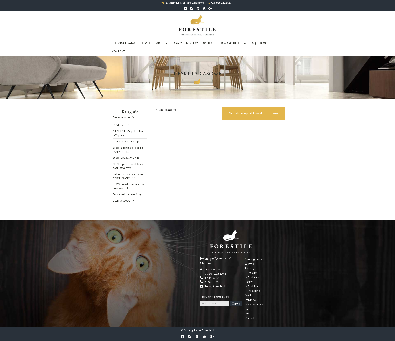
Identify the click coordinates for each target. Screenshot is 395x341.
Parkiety (161, 43)
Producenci (253, 277)
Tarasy (177, 43)
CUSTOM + (119, 125)
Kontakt (118, 51)
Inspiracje (209, 43)
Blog (263, 43)
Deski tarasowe (121, 200)
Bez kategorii (120, 117)
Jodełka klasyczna (123, 157)
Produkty (252, 272)
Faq (253, 43)
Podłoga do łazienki (124, 194)
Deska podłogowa (123, 141)
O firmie (144, 43)
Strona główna (123, 43)
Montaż (192, 43)
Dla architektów (233, 43)
